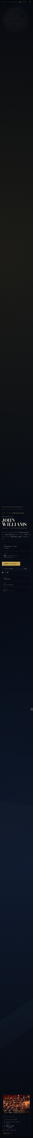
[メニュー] (30, 2)
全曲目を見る (7, 1133)
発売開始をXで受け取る (11, 563)
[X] (5, 572)
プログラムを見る (9, 568)
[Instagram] (7, 572)
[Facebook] (2, 572)
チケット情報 (23, 568)
